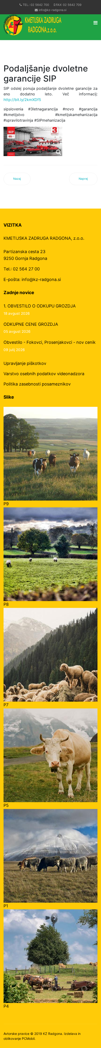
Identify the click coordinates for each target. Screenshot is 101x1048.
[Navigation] (95, 22)
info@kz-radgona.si (52, 10)
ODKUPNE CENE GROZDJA (31, 328)
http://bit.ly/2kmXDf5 (22, 99)
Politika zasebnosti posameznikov (37, 384)
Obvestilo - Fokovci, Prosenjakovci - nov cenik (50, 346)
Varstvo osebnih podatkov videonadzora (44, 373)
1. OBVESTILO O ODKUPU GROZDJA (40, 309)
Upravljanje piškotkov (25, 363)
